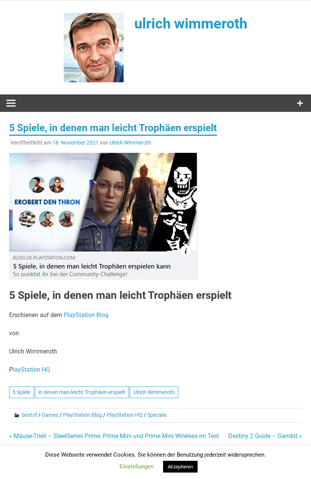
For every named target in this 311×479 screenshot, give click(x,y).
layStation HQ (31, 369)
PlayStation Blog (86, 315)
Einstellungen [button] (136, 466)
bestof (29, 415)
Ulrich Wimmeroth (130, 143)
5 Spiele (21, 392)
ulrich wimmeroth (190, 23)
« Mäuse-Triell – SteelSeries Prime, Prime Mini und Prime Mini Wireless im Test (114, 436)
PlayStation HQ (125, 415)
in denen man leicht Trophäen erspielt (81, 392)
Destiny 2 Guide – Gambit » (265, 436)
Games (50, 415)
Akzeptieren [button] (180, 467)
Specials (156, 415)
